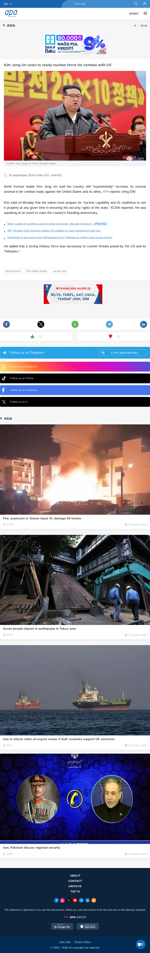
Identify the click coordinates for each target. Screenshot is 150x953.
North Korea (13, 271)
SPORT (134, 13)
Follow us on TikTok (21, 378)
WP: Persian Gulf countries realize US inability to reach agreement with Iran (54, 230)
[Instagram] (62, 900)
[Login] (144, 4)
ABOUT (75, 875)
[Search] (135, 4)
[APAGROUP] (75, 917)
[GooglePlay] (62, 926)
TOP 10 (75, 891)
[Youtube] (75, 900)
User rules (65, 941)
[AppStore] (88, 926)
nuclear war (59, 271)
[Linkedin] (87, 900)
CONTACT (75, 880)
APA (106, 191)
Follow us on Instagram (23, 366)
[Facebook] (56, 900)
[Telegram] (81, 900)
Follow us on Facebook (23, 390)
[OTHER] (144, 13)
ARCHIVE (75, 886)
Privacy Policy (83, 941)
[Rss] (93, 900)
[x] (68, 900)
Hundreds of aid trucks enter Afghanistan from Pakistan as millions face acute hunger (59, 237)
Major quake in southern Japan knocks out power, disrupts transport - (57, 223)
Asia (143, 25)
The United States (36, 271)
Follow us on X (18, 401)
